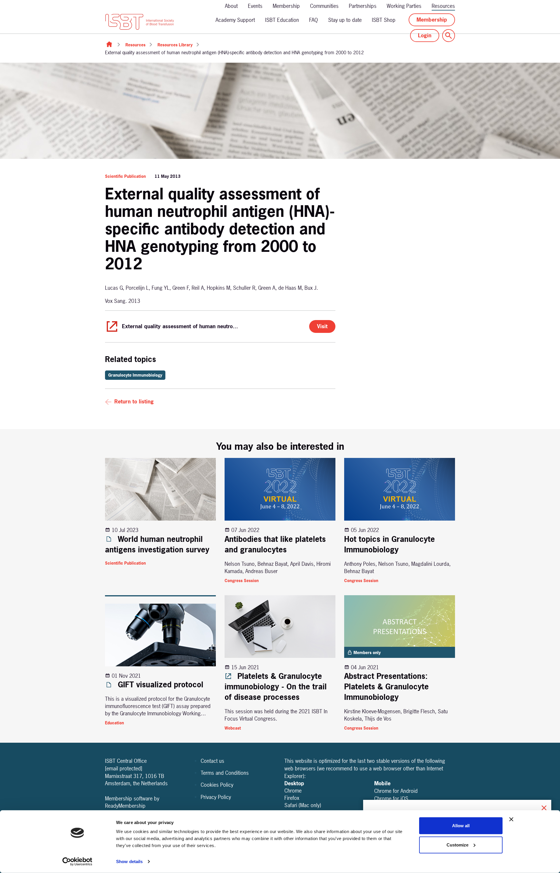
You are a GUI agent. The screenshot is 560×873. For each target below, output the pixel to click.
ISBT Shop (384, 20)
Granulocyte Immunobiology (135, 375)
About (231, 6)
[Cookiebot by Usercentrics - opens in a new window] (77, 861)
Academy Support (235, 20)
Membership (286, 6)
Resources (443, 6)
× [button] (544, 807)
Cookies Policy (217, 784)
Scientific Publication (125, 176)
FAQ (313, 20)
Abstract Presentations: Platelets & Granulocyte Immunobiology (386, 686)
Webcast (233, 728)
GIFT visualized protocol (159, 684)
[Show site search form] (448, 35)
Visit (322, 326)
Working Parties (404, 6)
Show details (129, 861)
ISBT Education (282, 20)
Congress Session (242, 580)
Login (424, 35)
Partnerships (363, 6)
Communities (324, 6)
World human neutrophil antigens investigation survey (157, 544)
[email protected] (123, 768)
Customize (457, 844)
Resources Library (175, 45)
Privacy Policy (216, 797)
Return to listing (134, 401)
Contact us (212, 761)
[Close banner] (511, 819)
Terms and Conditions (225, 773)
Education (114, 723)
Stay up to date (345, 20)
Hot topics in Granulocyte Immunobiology (389, 544)
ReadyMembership (125, 805)
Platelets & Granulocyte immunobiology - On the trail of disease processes (276, 686)
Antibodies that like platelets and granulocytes (275, 544)
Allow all (461, 825)
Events (255, 6)
